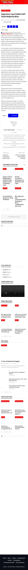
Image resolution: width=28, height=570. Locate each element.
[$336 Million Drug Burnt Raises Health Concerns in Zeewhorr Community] (21, 404)
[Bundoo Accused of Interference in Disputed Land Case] (20, 171)
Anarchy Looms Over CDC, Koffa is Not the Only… (18, 379)
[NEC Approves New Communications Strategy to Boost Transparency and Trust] (20, 191)
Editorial (4, 345)
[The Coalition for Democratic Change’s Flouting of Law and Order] (4, 387)
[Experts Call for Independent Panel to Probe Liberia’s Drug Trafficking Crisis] (8, 171)
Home (4, 558)
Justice (10, 560)
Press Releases (20, 562)
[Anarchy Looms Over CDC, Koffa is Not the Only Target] (4, 380)
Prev (5, 209)
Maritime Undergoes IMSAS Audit (6, 156)
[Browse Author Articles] (14, 124)
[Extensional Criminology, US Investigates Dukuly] (7, 420)
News (3, 10)
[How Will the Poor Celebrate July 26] (4, 374)
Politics (8, 10)
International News (9, 562)
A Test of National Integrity (10, 361)
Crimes (5, 188)
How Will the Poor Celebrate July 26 (16, 373)
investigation (19, 168)
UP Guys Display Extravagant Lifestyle (20, 156)
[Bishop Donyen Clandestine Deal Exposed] (21, 420)
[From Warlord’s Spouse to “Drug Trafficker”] (8, 191)
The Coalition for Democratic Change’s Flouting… (17, 386)
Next (8, 209)
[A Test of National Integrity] (14, 352)
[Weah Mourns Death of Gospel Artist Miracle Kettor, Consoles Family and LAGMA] (21, 323)
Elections (18, 188)
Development (21, 558)
